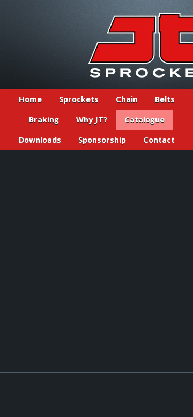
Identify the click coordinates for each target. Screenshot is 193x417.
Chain (127, 99)
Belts (165, 99)
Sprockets (79, 99)
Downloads (40, 140)
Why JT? (91, 120)
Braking (44, 120)
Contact (159, 140)
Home (30, 99)
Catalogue (144, 120)
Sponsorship (102, 140)
